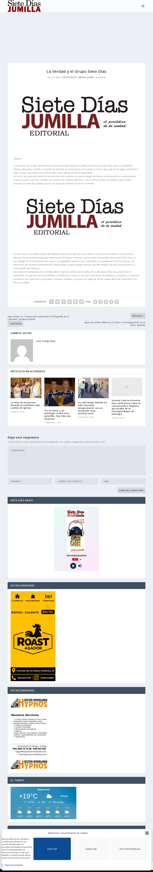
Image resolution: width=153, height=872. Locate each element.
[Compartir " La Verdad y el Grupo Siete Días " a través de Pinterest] (63, 302)
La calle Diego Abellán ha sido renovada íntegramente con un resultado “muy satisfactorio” (92, 408)
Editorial (82, 77)
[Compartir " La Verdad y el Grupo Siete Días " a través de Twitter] (58, 302)
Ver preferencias (130, 848)
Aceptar (52, 848)
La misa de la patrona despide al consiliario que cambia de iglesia (25, 405)
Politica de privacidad (13, 865)
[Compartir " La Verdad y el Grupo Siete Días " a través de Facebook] (52, 302)
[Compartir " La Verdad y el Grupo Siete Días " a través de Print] (81, 302)
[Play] (73, 566)
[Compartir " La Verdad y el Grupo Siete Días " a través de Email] (75, 302)
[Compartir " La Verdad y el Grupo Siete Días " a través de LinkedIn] (69, 302)
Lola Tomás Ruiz (46, 341)
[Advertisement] (76, 34)
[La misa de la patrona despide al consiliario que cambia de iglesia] (26, 388)
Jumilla (90, 77)
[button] (147, 833)
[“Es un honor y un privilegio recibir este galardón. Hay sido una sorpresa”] (59, 392)
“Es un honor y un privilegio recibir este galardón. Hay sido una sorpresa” (57, 414)
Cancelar (91, 848)
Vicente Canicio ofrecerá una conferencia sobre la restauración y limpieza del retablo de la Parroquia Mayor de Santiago (126, 407)
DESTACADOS (70, 77)
